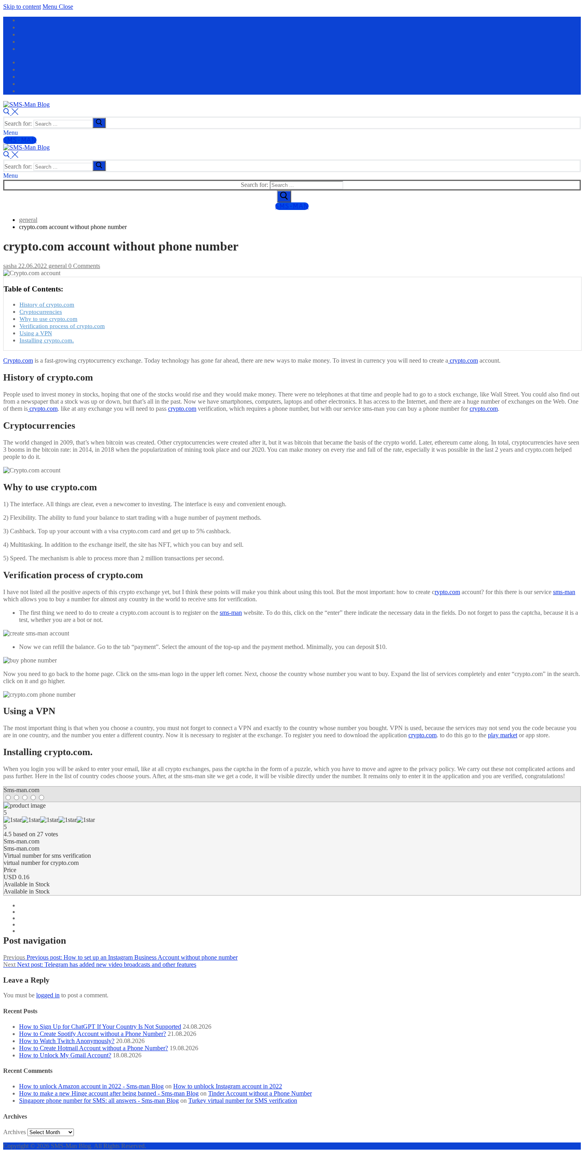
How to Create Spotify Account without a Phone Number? (92, 1033)
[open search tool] (10, 112)
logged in (48, 995)
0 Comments (83, 265)
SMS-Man (20, 140)
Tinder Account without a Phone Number (260, 1093)
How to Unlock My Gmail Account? (65, 1055)
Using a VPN (35, 333)
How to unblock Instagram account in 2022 (227, 1086)
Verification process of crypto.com (62, 326)
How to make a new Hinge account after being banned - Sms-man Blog (109, 1093)
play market (502, 735)
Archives (14, 1132)
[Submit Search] (284, 196)
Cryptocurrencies (40, 311)
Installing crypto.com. (46, 340)
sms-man (564, 592)
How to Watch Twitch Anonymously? (66, 1040)
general (57, 265)
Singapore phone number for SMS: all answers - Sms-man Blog (99, 1100)
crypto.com (463, 360)
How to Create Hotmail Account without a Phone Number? (93, 1048)
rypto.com (447, 592)
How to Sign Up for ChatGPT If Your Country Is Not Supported (100, 1026)
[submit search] (99, 123)
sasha (10, 265)
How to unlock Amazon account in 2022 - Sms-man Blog (91, 1086)
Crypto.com (18, 360)
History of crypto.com (46, 304)
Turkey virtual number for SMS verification (242, 1100)
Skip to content (22, 6)
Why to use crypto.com (48, 318)
